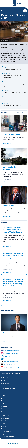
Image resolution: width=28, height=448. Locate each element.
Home (4, 11)
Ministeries (11, 11)
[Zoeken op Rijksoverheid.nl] (25, 11)
